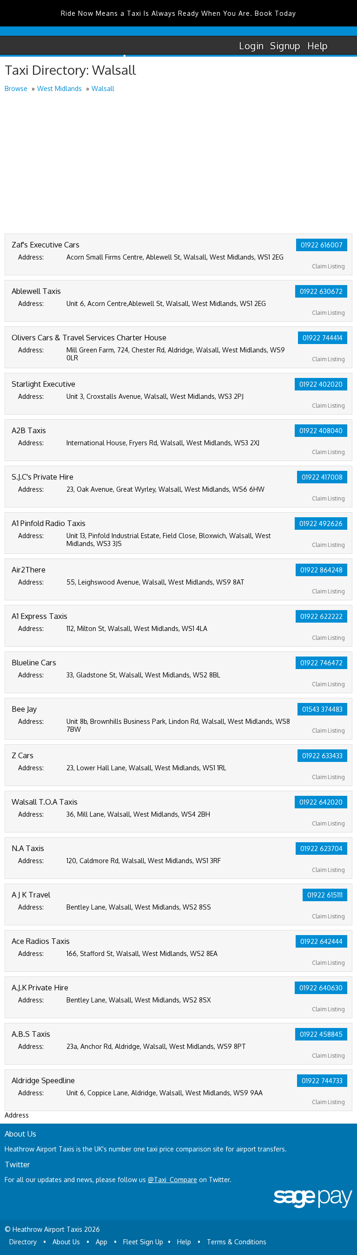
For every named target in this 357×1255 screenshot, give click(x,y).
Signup (285, 45)
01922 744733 (322, 1081)
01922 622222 (321, 616)
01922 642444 (321, 941)
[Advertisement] (178, 164)
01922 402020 (321, 384)
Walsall (103, 88)
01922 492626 (321, 523)
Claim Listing (328, 266)
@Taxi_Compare (172, 1179)
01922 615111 (325, 895)
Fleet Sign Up (143, 1242)
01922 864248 (321, 570)
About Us (66, 1242)
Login (251, 45)
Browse (16, 88)
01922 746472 (321, 663)
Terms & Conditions (236, 1242)
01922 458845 (321, 1034)
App (101, 1242)
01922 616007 (322, 245)
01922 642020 (321, 802)
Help (317, 45)
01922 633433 (322, 756)
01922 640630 (321, 988)
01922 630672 (321, 291)
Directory (23, 1242)
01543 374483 (322, 709)
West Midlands (59, 88)
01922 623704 (321, 848)
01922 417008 (322, 477)
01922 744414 (323, 338)
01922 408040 (321, 431)
